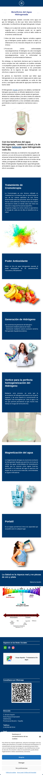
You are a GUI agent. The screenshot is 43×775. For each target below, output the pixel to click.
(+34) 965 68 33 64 (9, 727)
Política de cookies (11, 772)
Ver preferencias (21, 768)
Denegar (21, 763)
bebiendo (17, 147)
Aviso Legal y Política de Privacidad (26, 772)
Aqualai (15, 90)
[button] (40, 736)
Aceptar (21, 757)
